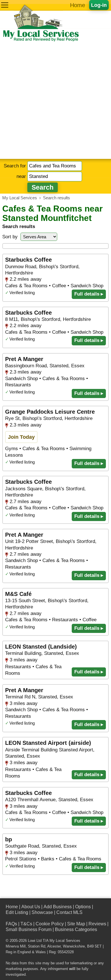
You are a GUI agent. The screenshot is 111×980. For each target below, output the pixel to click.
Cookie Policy (50, 923)
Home (77, 5)
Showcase (42, 912)
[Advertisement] (55, 100)
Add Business (58, 906)
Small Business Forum (29, 929)
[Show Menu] (4, 5)
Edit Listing (17, 912)
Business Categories (76, 929)
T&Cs (26, 923)
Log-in (99, 5)
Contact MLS (69, 912)
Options (83, 906)
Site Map (76, 923)
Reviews (97, 923)
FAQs (11, 923)
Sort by (10, 236)
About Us (30, 906)
